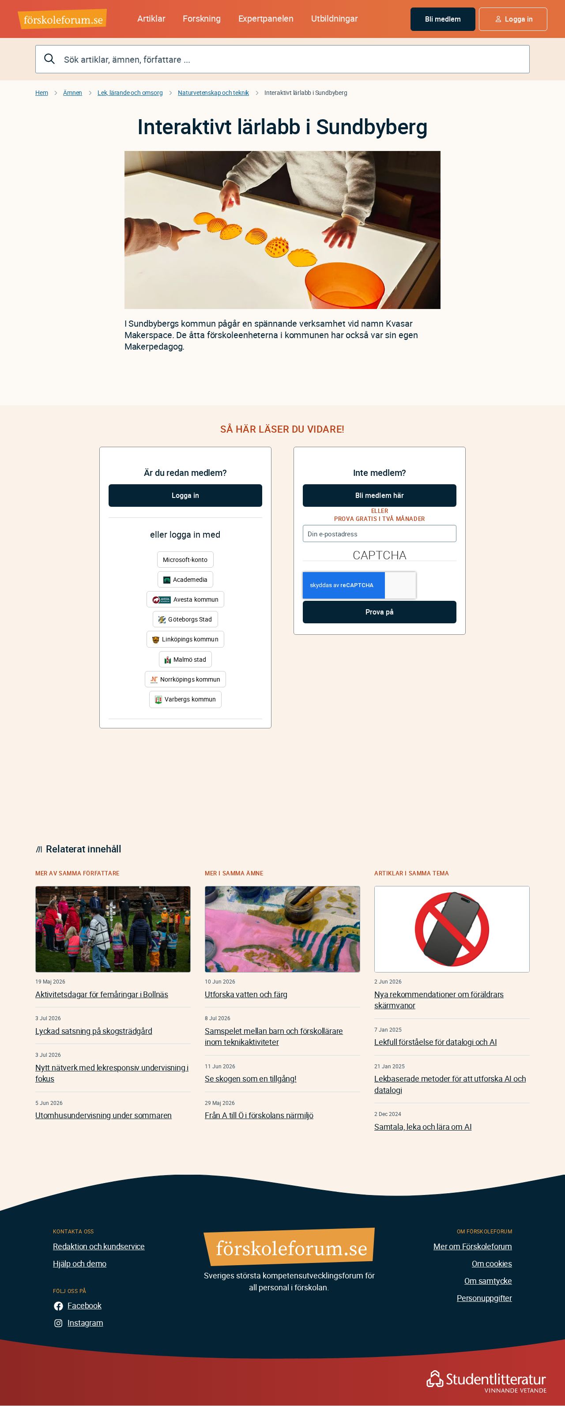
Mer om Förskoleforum (472, 1246)
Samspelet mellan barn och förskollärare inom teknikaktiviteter (274, 1036)
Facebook (84, 1305)
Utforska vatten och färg (246, 994)
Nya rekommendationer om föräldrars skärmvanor (439, 999)
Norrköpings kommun (189, 679)
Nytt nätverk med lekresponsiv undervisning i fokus (111, 1073)
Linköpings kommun (189, 639)
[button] (513, 19)
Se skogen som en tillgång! (251, 1078)
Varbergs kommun (189, 699)
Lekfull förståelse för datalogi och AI (435, 1042)
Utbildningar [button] (334, 18)
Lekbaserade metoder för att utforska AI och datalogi (450, 1084)
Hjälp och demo (79, 1263)
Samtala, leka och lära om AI (422, 1126)
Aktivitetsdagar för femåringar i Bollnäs (101, 994)
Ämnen (72, 92)
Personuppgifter (484, 1298)
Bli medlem (443, 19)
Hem (41, 92)
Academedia (189, 579)
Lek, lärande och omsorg (130, 92)
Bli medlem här (379, 495)
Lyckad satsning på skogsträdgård (93, 1030)
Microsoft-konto (185, 559)
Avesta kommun (195, 599)
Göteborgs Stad (189, 619)
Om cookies (492, 1263)
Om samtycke (488, 1280)
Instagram (85, 1322)
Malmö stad (189, 659)
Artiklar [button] (151, 18)
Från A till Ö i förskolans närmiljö (259, 1115)
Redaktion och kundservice (99, 1246)
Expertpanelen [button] (266, 18)
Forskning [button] (201, 18)
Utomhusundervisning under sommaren (103, 1115)
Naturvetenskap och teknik (213, 92)
